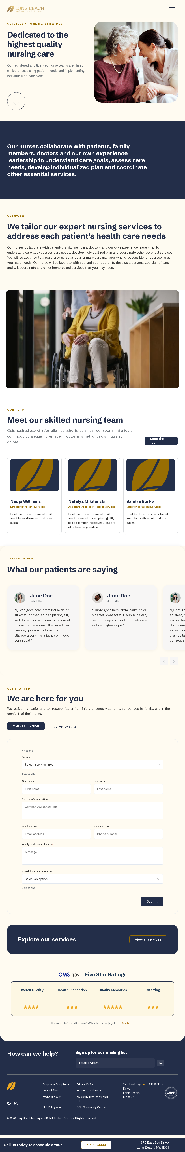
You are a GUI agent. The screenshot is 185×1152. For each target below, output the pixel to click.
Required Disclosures (89, 1090)
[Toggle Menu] (172, 9)
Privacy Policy (85, 1084)
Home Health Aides (45, 23)
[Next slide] (174, 661)
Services (15, 23)
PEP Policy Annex (53, 1107)
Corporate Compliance (56, 1084)
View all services (148, 939)
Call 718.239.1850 (26, 726)
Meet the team (157, 441)
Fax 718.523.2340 (65, 727)
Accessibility (50, 1090)
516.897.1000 (96, 1145)
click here (126, 1023)
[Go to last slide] (164, 661)
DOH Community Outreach (92, 1107)
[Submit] (160, 1063)
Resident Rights (52, 1096)
